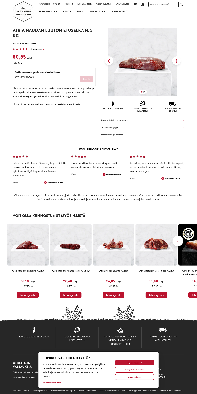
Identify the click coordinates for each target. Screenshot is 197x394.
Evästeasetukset (134, 376)
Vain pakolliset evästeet (134, 369)
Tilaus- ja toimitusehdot (108, 390)
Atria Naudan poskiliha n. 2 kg (28, 271)
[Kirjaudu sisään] (142, 4)
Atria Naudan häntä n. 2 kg (113, 271)
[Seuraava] (177, 241)
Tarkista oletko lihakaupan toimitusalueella (30, 372)
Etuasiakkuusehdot (87, 390)
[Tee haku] (181, 4)
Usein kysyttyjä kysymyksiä (24, 377)
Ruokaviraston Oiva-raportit (63, 390)
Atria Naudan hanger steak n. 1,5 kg (71, 271)
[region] (142, 61)
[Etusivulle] (23, 11)
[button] (141, 92)
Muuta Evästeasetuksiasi (171, 390)
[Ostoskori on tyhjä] (135, 4)
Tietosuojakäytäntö (40, 390)
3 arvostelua (36, 49)
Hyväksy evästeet (134, 362)
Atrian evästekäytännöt (52, 382)
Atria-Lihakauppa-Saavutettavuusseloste (140, 390)
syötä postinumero (24, 77)
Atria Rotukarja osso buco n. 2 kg (156, 271)
